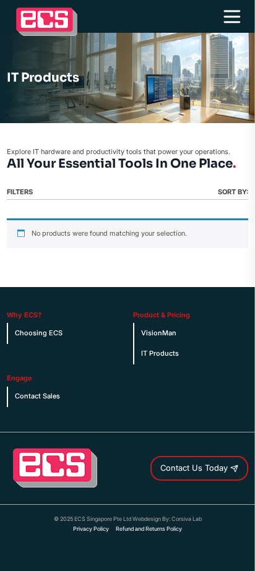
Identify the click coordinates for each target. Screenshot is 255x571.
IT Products (160, 354)
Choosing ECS (39, 333)
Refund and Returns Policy (149, 528)
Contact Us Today (195, 468)
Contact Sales (37, 396)
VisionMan (158, 333)
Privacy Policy (91, 528)
